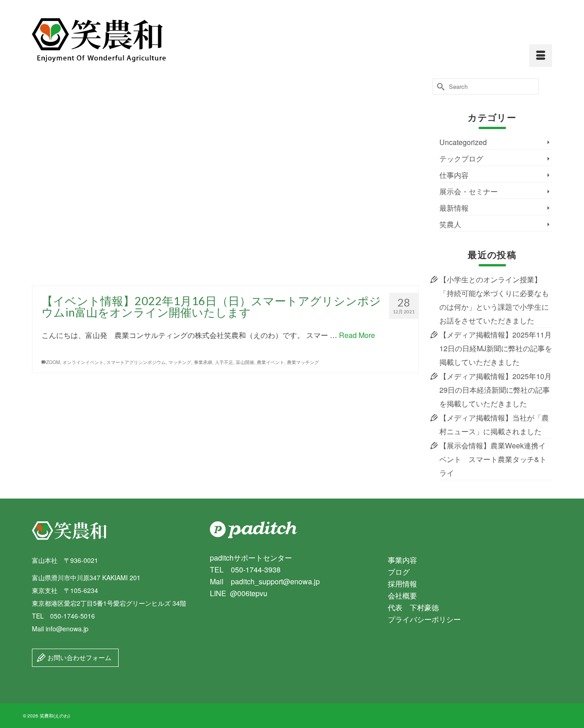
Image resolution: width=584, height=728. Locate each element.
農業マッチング (303, 362)
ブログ (399, 572)
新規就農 (337, 270)
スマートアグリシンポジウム (136, 362)
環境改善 (321, 175)
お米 (106, 175)
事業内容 (402, 560)
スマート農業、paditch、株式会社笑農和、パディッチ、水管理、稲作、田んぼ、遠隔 (163, 270)
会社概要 (402, 595)
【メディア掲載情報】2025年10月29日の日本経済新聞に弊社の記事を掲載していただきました (495, 390)
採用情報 (402, 583)
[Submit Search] (439, 86)
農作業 (384, 175)
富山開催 (245, 362)
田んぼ (340, 175)
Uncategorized (463, 142)
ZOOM (53, 362)
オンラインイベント (83, 362)
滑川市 (302, 175)
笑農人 (450, 224)
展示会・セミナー (468, 191)
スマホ (121, 175)
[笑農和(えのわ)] (114, 40)
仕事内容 (454, 175)
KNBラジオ (57, 175)
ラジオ (211, 175)
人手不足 (224, 362)
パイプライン (188, 175)
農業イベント (270, 362)
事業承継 (230, 175)
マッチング (179, 362)
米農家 (356, 175)
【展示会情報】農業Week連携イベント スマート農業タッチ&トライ (493, 459)
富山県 (249, 175)
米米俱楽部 (360, 270)
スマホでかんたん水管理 (279, 270)
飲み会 (398, 270)
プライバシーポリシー (424, 619)
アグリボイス (85, 175)
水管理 (286, 175)
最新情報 (454, 208)
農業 (398, 175)
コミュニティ (59, 270)
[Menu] (540, 55)
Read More (362, 148)
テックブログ (461, 158)
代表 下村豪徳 (413, 607)
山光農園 (267, 175)
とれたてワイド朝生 (151, 175)
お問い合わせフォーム (78, 657)
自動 (370, 175)
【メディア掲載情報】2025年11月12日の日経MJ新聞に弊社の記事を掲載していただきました (495, 348)
